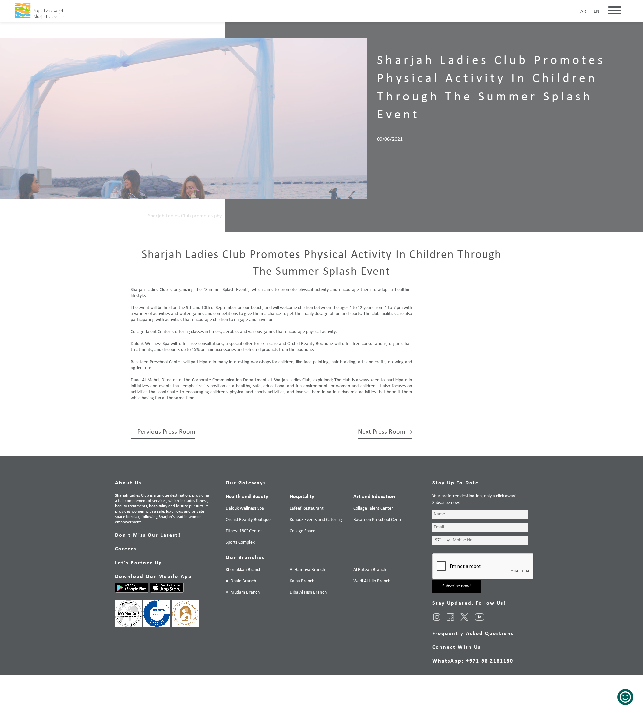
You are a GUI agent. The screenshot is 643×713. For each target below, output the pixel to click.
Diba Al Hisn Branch (308, 592)
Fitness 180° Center (244, 531)
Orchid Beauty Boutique (248, 519)
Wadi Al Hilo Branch (371, 581)
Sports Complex (240, 542)
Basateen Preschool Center (378, 519)
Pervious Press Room (166, 432)
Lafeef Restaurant (307, 508)
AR (583, 11)
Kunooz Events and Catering (316, 519)
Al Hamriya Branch (307, 569)
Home (134, 216)
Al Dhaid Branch (241, 581)
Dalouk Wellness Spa (245, 508)
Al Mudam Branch (243, 592)
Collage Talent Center (373, 508)
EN (596, 11)
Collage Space (302, 531)
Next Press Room (381, 432)
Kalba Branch (302, 581)
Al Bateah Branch (369, 569)
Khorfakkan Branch (243, 569)
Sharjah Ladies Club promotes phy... (186, 216)
